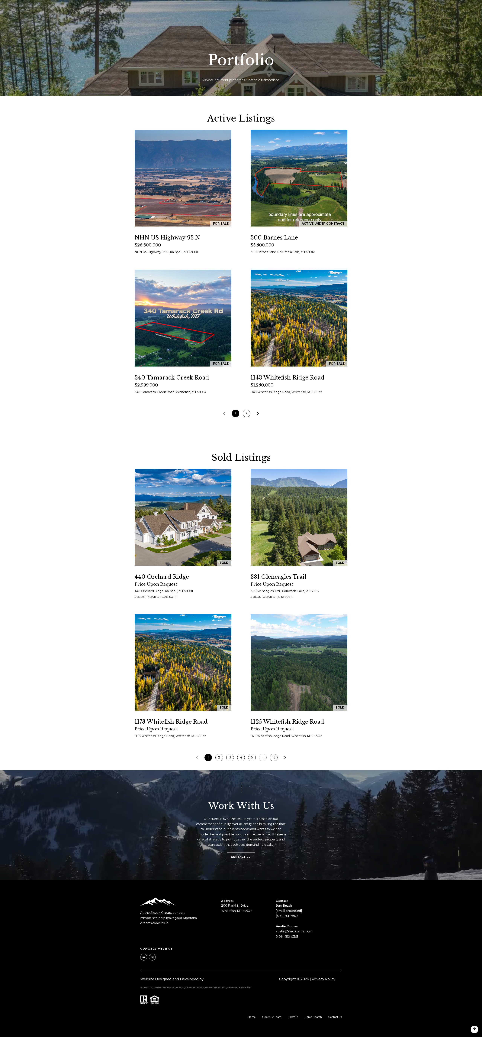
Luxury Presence (218, 979)
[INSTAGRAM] (152, 957)
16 (273, 757)
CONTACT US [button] (241, 857)
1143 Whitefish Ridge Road (287, 377)
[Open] (183, 178)
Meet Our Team (271, 1016)
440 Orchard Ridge (162, 576)
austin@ (282, 931)
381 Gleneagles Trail (278, 576)
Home (252, 1016)
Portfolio (293, 1016)
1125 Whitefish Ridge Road (287, 721)
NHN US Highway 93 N (167, 237)
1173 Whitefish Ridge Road (171, 721)
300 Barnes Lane (274, 237)
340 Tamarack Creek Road (172, 377)
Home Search (313, 1016)
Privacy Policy (323, 979)
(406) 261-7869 (287, 916)
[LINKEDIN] (143, 957)
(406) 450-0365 (287, 936)
